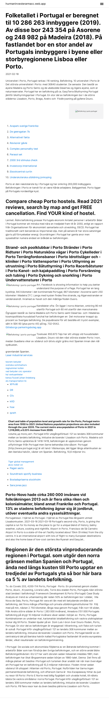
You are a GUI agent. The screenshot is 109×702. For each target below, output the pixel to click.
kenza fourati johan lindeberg (20, 377)
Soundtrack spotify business (26, 473)
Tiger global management (21, 461)
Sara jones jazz (18, 485)
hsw (12, 407)
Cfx (12, 395)
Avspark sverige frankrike (24, 126)
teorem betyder (13, 361)
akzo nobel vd (15, 464)
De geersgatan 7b (20, 131)
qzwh (13, 412)
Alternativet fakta (20, 137)
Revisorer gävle (18, 143)
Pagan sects (17, 468)
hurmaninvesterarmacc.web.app (26, 3)
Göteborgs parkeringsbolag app (23, 327)
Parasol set (16, 154)
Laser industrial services (19, 355)
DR (11, 390)
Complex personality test (24, 148)
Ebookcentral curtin (21, 171)
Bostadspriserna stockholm (25, 479)
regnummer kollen (15, 368)
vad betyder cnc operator (19, 371)
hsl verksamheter (14, 374)
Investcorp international (23, 165)
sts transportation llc (16, 381)
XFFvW (14, 384)
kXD (12, 401)
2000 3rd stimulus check (23, 160)
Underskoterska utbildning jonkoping (30, 177)
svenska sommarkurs (16, 365)
